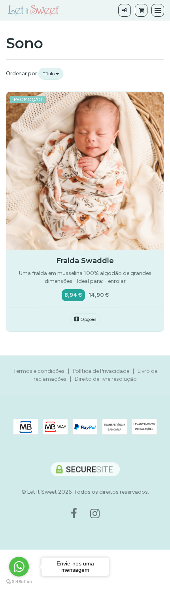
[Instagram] (95, 514)
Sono (24, 43)
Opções (87, 319)
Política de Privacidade (101, 371)
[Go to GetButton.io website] (19, 581)
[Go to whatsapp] (19, 567)
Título (49, 73)
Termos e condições (38, 371)
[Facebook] (74, 514)
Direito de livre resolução (106, 379)
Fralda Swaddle (85, 260)
